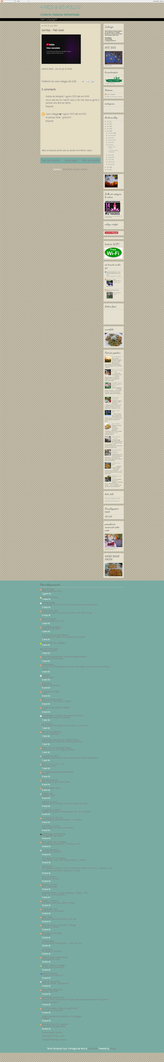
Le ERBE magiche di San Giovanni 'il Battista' (117, 384)
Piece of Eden (48, 589)
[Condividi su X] (90, 81)
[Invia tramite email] (87, 81)
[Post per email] (82, 81)
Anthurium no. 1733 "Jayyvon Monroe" (58, 749)
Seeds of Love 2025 (50, 629)
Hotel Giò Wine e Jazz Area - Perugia (59, 925)
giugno (110, 155)
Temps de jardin (49, 619)
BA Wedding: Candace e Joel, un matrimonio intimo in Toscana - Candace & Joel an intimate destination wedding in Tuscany (77, 869)
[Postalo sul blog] (89, 81)
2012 (108, 167)
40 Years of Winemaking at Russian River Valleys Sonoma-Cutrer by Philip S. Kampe (76, 668)
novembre (111, 135)
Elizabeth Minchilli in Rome (54, 1039)
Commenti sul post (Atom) (74, 169)
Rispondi (49, 106)
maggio (110, 157)
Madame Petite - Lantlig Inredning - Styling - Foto (65, 893)
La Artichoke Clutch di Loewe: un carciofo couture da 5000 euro (69, 604)
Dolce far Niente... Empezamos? (55, 983)
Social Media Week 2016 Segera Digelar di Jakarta (64, 860)
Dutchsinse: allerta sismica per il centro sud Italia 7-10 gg (67, 612)
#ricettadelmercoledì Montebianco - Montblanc (62, 819)
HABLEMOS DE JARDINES (54, 643)
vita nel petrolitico (50, 780)
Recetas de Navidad (50, 878)
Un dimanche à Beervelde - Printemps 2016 (61, 844)
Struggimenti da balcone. (52, 836)
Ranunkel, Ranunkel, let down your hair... (59, 919)
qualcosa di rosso (49, 801)
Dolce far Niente (49, 877)
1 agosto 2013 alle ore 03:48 (76, 96)
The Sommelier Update (52, 699)
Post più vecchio (90, 160)
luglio (109, 144)
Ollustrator (93, 1048)
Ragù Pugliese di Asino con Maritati (57, 827)
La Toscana (47, 723)
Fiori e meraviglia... (49, 886)
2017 (108, 121)
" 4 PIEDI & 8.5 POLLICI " (53, 818)
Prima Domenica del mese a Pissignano (116, 451)
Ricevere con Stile (49, 885)
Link (44, 709)
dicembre (111, 133)
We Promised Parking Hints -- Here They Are (62, 943)
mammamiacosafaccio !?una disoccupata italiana (64, 656)
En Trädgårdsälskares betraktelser (57, 772)
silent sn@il (47, 917)
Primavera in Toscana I (52, 951)
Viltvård (45, 774)
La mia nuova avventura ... (53, 967)
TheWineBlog (48, 664)
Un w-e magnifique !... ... (52, 733)
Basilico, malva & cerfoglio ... (54, 965)
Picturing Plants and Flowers (55, 635)
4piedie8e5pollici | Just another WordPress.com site (114, 273)
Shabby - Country (50, 901)
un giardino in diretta (51, 809)
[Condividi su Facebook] (92, 81)
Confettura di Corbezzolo (115, 398)
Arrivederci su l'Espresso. (52, 1010)
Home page (71, 160)
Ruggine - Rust (48, 795)
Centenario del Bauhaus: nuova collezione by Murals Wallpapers (70, 757)
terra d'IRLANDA (116, 357)
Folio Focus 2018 (49, 766)
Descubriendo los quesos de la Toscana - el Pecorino (64, 725)
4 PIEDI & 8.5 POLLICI (60, 7)
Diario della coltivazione (52, 989)
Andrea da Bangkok (55, 96)
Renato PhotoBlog (50, 597)
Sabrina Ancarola (49, 973)
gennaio (110, 164)
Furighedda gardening (51, 627)
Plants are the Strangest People (56, 748)
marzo (110, 159)
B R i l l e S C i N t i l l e (53, 764)
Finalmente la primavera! (53, 911)
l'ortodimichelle (48, 603)
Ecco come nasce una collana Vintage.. (58, 902)
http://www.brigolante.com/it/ (112, 498)
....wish (44, 693)
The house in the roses (52, 933)
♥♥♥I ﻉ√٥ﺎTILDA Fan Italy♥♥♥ (55, 1024)
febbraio (110, 162)
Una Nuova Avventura (51, 852)
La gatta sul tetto (50, 756)
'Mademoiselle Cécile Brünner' (55, 957)
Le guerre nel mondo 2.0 (52, 975)
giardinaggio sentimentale (53, 834)
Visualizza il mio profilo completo (113, 96)
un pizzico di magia (50, 691)
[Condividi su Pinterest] (93, 81)
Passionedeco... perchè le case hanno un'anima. (62, 715)
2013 (108, 131)
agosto (110, 142)
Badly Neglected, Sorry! (52, 591)
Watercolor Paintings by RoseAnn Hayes (60, 740)
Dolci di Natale (116, 424)
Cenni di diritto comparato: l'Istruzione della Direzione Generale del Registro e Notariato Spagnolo (75, 1001)
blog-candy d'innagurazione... (54, 1026)
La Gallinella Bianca (50, 850)
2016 (108, 124)
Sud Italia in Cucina (50, 826)
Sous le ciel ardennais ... (52, 731)
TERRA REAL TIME (50, 611)
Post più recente (50, 160)
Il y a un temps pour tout (53, 621)
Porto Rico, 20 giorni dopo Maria (56, 782)
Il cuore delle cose (49, 909)
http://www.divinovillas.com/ (112, 501)
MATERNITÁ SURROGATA (53, 997)
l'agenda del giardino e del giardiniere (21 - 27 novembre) (66, 811)
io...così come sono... (50, 648)
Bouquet (45, 1018)
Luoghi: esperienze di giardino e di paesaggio (61, 1016)
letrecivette (47, 683)
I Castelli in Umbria (50, 927)
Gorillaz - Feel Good (111, 147)
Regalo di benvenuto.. (51, 685)
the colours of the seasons (54, 858)
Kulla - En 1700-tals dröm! (53, 894)
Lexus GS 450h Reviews (52, 658)
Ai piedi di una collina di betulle (55, 707)
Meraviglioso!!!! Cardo (51, 959)
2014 (108, 128)
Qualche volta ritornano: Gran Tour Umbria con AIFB (64, 803)
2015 (108, 126)
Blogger (113, 1048)
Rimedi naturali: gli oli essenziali (56, 717)
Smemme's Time (111, 279)
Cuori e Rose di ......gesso (116, 437)
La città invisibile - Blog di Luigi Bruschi (59, 1008)
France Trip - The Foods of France (56, 701)
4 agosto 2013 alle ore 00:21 (74, 114)
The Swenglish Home (51, 788)
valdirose (46, 675)
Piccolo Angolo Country (52, 1032)
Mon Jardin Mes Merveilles (54, 842)
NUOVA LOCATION (50, 991)
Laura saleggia (52, 114)
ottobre (110, 137)
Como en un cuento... (51, 981)
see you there (48, 677)
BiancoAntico (47, 866)
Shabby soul (47, 793)
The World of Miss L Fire (53, 1036)
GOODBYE (46, 935)
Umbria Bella (48, 941)
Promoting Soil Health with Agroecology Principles (63, 637)
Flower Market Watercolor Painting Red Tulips (62, 741)
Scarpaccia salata (49, 650)
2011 (108, 169)
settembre (111, 140)
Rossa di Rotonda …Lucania (114, 276)
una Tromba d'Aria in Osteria (113, 151)
